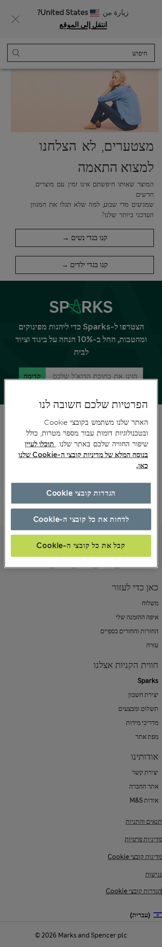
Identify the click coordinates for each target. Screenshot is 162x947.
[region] (81, 473)
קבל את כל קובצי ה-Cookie (80, 545)
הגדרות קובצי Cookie (81, 492)
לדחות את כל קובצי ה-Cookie (81, 519)
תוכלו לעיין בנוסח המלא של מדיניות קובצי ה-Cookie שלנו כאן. (83, 454)
